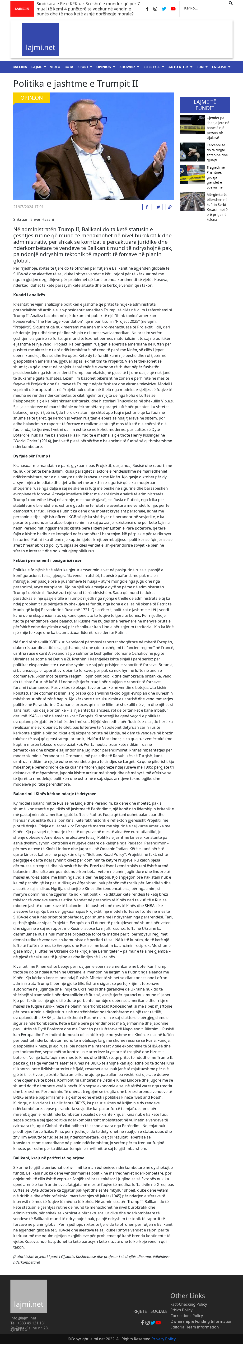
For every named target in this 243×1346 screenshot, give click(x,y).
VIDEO (55, 67)
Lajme (36, 67)
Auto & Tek (178, 67)
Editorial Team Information (194, 1327)
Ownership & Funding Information (201, 1321)
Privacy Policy (163, 1338)
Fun (200, 67)
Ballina (20, 67)
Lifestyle (152, 67)
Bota (69, 67)
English (219, 67)
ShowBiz (127, 67)
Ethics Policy (181, 1310)
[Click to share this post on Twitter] (157, 207)
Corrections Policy (186, 1315)
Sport (83, 67)
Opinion (103, 67)
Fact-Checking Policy (188, 1304)
